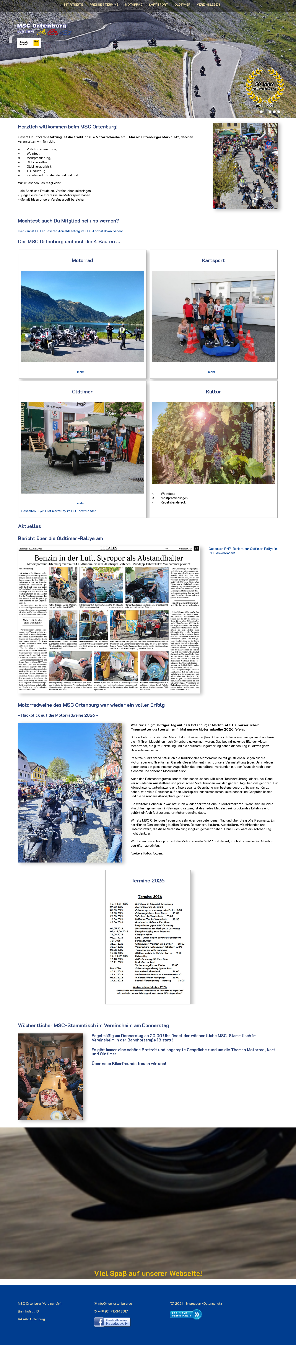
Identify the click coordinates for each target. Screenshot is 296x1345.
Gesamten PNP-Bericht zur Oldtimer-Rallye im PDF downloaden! (243, 550)
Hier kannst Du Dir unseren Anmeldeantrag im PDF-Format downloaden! (70, 231)
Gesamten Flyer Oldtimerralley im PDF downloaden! (59, 510)
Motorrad (134, 4)
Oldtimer (182, 4)
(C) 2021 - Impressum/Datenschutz (196, 1303)
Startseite (73, 4)
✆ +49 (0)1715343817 (111, 1311)
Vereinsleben (208, 4)
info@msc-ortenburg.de (115, 1303)
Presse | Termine (104, 4)
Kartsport (158, 4)
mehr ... (82, 371)
